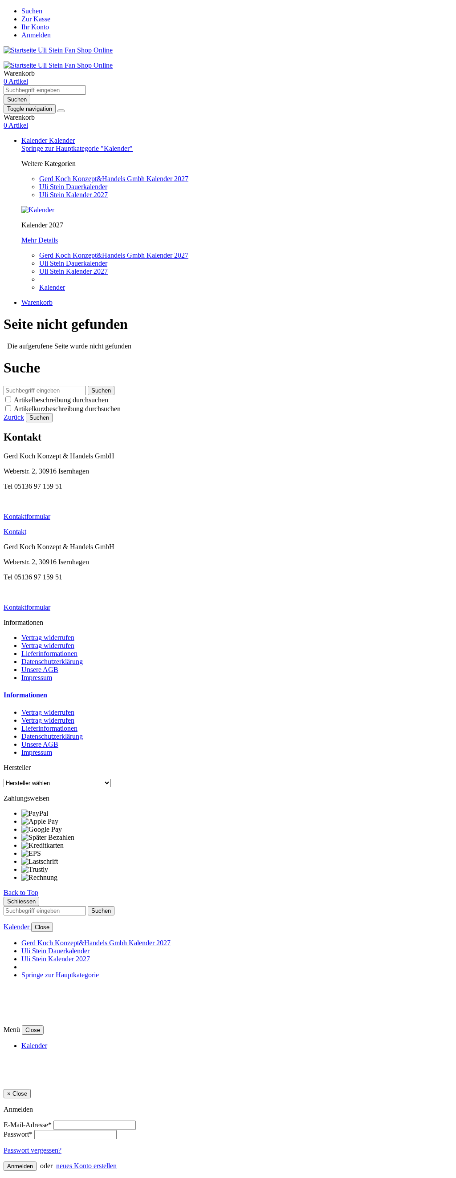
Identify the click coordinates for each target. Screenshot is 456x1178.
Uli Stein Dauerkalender (73, 186)
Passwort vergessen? (32, 1150)
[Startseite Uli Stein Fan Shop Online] (58, 50)
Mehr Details (39, 240)
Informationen (25, 695)
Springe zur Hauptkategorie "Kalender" (77, 148)
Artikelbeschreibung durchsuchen (61, 400)
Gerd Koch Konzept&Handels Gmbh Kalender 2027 (113, 178)
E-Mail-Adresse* (28, 1125)
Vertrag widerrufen (47, 637)
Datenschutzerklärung (52, 661)
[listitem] (236, 814)
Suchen (31, 11)
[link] (16, 81)
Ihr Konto (35, 27)
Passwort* (18, 1134)
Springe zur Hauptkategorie (60, 975)
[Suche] (61, 110)
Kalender (35, 140)
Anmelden (36, 35)
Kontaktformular (27, 516)
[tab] (228, 695)
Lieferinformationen (49, 653)
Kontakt (15, 531)
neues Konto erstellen (86, 1166)
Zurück (14, 417)
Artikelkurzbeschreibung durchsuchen (67, 409)
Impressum (36, 677)
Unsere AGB (39, 669)
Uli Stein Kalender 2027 (73, 194)
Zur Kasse (35, 19)
